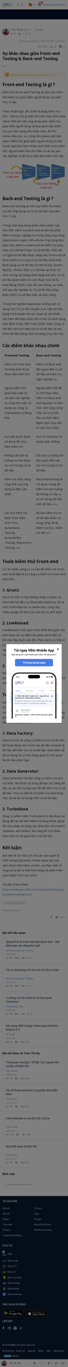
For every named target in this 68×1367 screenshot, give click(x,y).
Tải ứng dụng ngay (34, 662)
